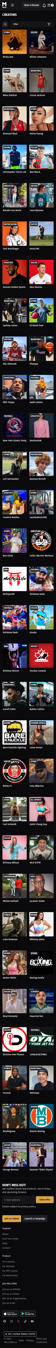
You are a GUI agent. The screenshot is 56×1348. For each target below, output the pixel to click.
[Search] (5, 24)
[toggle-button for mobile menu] (12, 5)
